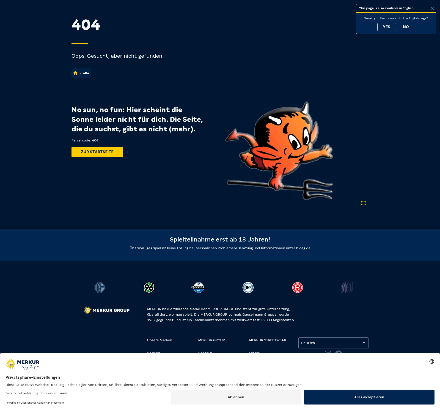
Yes (386, 27)
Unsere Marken (159, 340)
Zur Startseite (97, 152)
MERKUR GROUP (211, 340)
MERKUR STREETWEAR (267, 340)
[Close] (432, 8)
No (406, 27)
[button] (94, 292)
